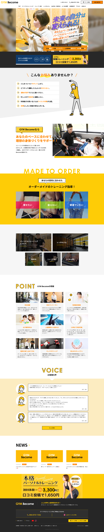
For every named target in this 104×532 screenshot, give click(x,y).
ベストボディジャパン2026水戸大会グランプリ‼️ (26, 467)
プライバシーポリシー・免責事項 (82, 525)
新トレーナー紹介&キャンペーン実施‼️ (50, 466)
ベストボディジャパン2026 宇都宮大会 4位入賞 (77, 467)
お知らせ (24, 464)
